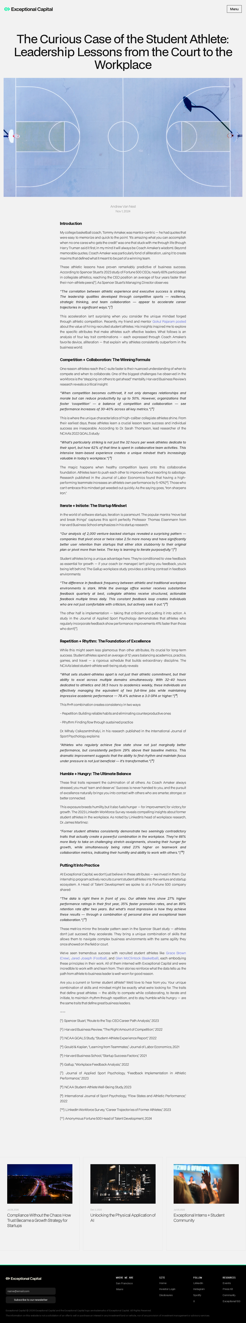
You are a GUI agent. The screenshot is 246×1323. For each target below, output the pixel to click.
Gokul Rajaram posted (169, 321)
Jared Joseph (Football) (89, 958)
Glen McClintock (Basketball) (137, 958)
